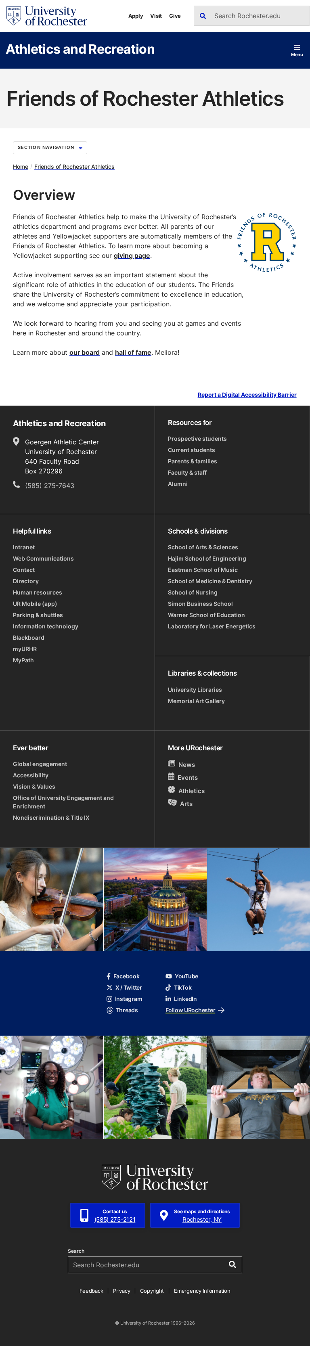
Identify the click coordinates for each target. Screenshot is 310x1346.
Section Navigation (46, 147)
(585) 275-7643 (49, 485)
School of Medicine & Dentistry (210, 581)
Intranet (24, 547)
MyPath (23, 660)
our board (84, 352)
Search (76, 1251)
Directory (26, 581)
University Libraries (195, 689)
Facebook (126, 976)
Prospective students (197, 438)
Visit (156, 15)
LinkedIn (185, 999)
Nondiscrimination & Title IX (51, 817)
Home (20, 166)
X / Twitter (128, 987)
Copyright (152, 1290)
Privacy (121, 1290)
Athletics (191, 791)
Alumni (178, 484)
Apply (135, 15)
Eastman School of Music (203, 570)
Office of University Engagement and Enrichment (63, 802)
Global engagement (40, 764)
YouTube (186, 976)
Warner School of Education (206, 615)
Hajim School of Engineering (207, 558)
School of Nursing (193, 592)
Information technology (45, 626)
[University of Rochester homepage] (46, 15)
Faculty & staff (187, 472)
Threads (127, 1010)
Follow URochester (190, 1010)
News (186, 764)
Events (188, 778)
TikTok (182, 987)
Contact (24, 570)
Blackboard (28, 637)
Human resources (37, 592)
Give (175, 15)
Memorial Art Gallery (196, 701)
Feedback (91, 1290)
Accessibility (30, 775)
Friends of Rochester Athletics (74, 166)
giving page (132, 255)
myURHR (25, 649)
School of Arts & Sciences (203, 547)
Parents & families (192, 461)
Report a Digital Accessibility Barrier (247, 394)
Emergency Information (202, 1290)
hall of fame (133, 352)
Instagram (128, 999)
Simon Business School (200, 603)
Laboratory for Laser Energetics (212, 626)
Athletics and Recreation (80, 49)
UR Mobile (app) (35, 603)
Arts (186, 803)
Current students (191, 450)
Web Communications (43, 558)
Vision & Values (34, 786)
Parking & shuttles (38, 615)
